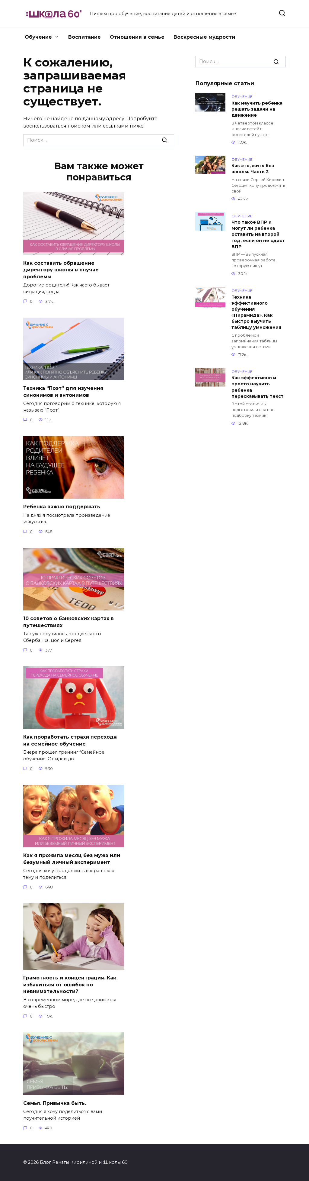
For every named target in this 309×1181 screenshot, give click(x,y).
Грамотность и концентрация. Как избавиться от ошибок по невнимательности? (69, 984)
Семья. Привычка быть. (54, 1103)
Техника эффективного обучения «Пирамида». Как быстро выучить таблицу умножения (256, 312)
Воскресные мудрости (204, 37)
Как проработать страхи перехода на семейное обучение (70, 740)
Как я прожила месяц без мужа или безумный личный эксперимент (71, 859)
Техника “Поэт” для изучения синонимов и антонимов (63, 391)
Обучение (38, 37)
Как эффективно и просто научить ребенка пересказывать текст (257, 387)
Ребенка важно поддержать (61, 507)
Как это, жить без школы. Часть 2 (252, 169)
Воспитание (84, 37)
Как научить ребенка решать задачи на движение (256, 109)
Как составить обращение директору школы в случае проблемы (61, 269)
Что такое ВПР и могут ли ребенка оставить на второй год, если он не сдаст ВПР (258, 235)
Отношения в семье (137, 37)
